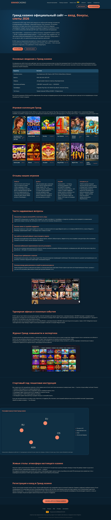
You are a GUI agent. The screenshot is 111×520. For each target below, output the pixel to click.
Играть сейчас (18, 48)
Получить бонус (30, 48)
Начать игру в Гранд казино (55, 501)
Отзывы (59, 508)
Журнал (89, 2)
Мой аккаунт (81, 6)
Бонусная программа (52, 2)
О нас (44, 508)
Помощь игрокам (63, 2)
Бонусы (49, 508)
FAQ (54, 508)
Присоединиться (94, 6)
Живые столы (74, 2)
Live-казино (65, 508)
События (83, 2)
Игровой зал (96, 2)
